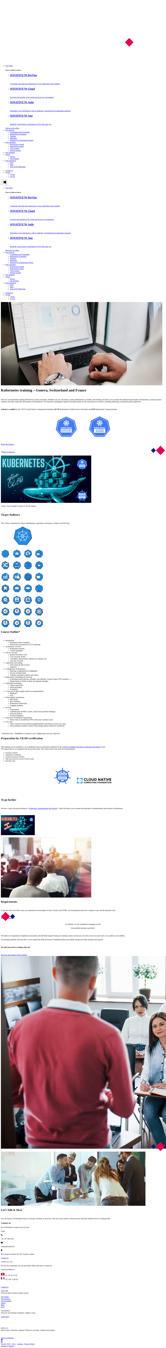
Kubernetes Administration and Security (43, 808)
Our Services (5, 1299)
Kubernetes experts (17, 146)
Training (13, 136)
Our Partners (14, 159)
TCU (14, 1344)
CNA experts (14, 148)
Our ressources (10, 161)
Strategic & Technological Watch (21, 140)
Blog (11, 165)
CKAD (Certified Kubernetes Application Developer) (81, 747)
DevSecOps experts (17, 144)
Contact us (9, 171)
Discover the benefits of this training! (14, 955)
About (7, 155)
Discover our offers (12, 128)
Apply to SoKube (7, 1338)
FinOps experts (15, 150)
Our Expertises (6, 1301)
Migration (13, 138)
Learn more (5, 1317)
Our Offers (5, 1297)
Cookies (20, 1344)
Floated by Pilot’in (7, 1346)
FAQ (12, 163)
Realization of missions (18, 134)
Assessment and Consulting (20, 132)
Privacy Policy (29, 1344)
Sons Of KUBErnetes (18, 167)
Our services (9, 130)
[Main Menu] (4, 182)
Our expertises (10, 142)
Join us (12, 157)
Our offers (9, 66)
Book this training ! (8, 444)
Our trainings (10, 153)
